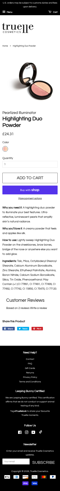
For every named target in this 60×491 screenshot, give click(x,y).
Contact (30, 359)
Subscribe (43, 462)
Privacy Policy (30, 377)
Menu (9, 12)
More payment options (30, 198)
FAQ (30, 363)
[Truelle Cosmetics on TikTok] (40, 433)
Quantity (7, 158)
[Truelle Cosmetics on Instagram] (26, 433)
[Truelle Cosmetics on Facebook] (20, 433)
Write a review (38, 308)
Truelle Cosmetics (39, 471)
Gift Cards (30, 368)
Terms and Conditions (30, 381)
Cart (55, 12)
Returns (30, 372)
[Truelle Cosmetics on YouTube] (33, 433)
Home (5, 46)
